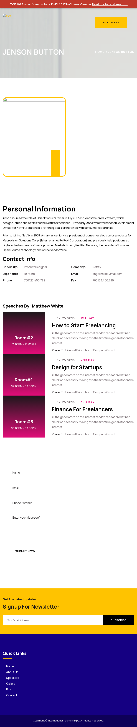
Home (99, 52)
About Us (12, 672)
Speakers (12, 678)
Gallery (10, 684)
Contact (11, 695)
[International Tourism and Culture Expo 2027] (12, 22)
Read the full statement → (110, 4)
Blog (9, 689)
